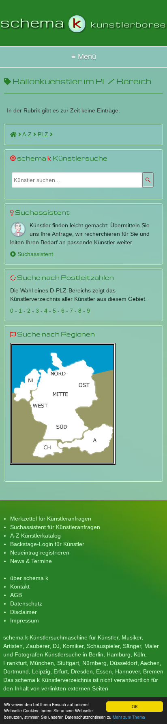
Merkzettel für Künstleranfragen (50, 518)
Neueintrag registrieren (39, 552)
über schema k (29, 578)
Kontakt (20, 586)
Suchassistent (34, 254)
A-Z (27, 134)
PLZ (44, 134)
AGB (16, 595)
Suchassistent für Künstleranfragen (55, 527)
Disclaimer (23, 612)
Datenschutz (26, 603)
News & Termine (31, 561)
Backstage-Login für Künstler (47, 544)
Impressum (24, 620)
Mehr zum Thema (129, 717)
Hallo (83, 57)
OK (135, 706)
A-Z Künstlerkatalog (35, 535)
